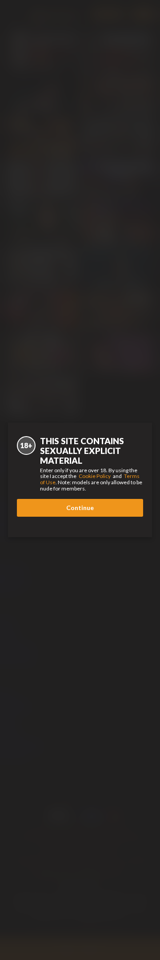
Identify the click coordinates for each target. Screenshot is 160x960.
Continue (80, 507)
